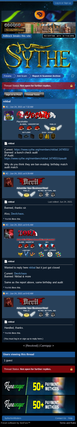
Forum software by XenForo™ (15, 423)
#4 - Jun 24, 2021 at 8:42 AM (19, 293)
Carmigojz (46, 345)
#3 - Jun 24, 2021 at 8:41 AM (19, 225)
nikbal (32, 267)
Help (70, 418)
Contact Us (60, 418)
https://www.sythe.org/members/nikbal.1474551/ (41, 149)
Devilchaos (17, 213)
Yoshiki (8, 219)
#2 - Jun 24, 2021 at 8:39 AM (19, 173)
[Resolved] (32, 345)
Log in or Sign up (63, 3)
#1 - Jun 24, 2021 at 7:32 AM (19, 107)
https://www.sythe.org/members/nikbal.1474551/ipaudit (35, 158)
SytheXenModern (13, 418)
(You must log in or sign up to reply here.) (23, 339)
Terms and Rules (68, 423)
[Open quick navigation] (72, 76)
